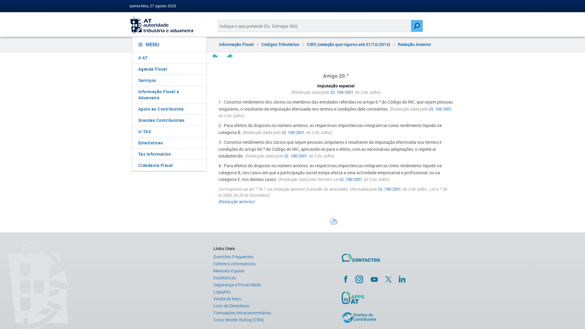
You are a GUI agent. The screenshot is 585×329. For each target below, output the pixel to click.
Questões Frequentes (233, 257)
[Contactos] (379, 260)
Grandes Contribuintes (161, 120)
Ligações (222, 292)
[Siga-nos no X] (388, 279)
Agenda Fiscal (153, 69)
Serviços (147, 80)
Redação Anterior (414, 44)
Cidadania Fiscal (155, 165)
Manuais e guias (229, 271)
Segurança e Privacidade (237, 285)
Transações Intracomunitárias (242, 313)
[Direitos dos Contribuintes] (398, 317)
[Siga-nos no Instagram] (359, 279)
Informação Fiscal (236, 44)
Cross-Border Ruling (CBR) (238, 320)
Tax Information (154, 154)
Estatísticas (150, 143)
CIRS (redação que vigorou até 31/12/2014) (348, 44)
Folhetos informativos (234, 264)
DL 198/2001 (342, 92)
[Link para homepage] (166, 25)
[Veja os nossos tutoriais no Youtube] (374, 279)
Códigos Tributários (280, 44)
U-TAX (144, 131)
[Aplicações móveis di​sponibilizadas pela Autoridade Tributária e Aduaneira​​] (398, 297)
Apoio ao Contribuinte (161, 109)
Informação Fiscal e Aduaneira (158, 95)
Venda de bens (227, 299)
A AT (143, 58)
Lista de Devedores (231, 306)
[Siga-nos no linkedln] (402, 279)
